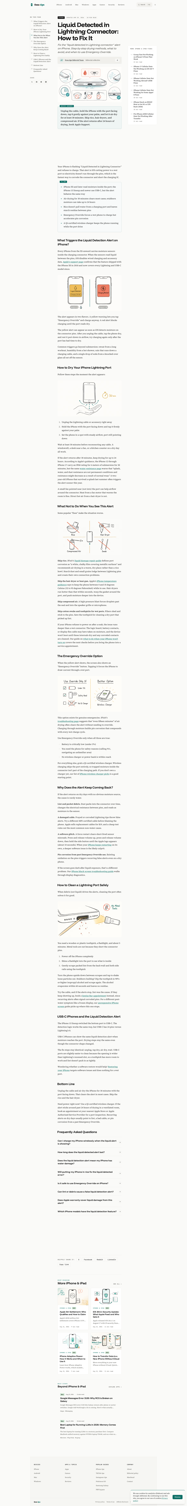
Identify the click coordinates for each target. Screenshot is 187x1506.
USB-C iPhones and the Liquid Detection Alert (42, 60)
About (129, 1469)
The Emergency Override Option (40, 42)
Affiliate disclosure (122, 1502)
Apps (94, 5)
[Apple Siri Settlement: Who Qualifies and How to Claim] (73, 1296)
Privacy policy (100, 1502)
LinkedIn (112, 1260)
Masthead (130, 1477)
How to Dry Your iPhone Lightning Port (42, 30)
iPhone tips (100, 1469)
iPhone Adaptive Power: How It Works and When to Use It (72, 1359)
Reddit (100, 1260)
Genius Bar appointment (94, 995)
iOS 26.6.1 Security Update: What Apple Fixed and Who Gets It (106, 1314)
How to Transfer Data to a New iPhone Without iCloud (106, 1357)
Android (68, 5)
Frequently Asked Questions (40, 70)
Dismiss (178, 1497)
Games (102, 5)
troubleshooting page (68, 721)
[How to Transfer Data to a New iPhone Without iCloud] (106, 1341)
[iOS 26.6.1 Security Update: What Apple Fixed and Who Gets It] (106, 1296)
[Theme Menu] (155, 5)
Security (111, 5)
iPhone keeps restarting (99, 844)
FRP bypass (100, 1489)
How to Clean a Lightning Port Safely (42, 54)
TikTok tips (100, 1473)
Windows (85, 5)
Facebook (88, 1260)
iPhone (59, 5)
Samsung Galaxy (102, 1485)
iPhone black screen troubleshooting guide (92, 871)
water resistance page (90, 468)
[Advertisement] (90, 147)
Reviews (121, 5)
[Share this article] (117, 60)
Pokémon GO (101, 1481)
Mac (76, 5)
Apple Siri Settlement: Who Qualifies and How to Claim (73, 1313)
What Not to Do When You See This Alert (42, 36)
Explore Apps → (115, 1387)
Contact (130, 1481)
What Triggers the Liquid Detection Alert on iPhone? (42, 23)
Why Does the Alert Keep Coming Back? (41, 48)
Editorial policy (132, 1473)
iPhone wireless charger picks (94, 773)
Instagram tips (101, 1477)
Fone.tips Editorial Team (74, 60)
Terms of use (110, 1502)
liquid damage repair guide (88, 560)
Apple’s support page (73, 261)
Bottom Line (38, 65)
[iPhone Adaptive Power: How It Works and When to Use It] (73, 1341)
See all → (117, 1284)
